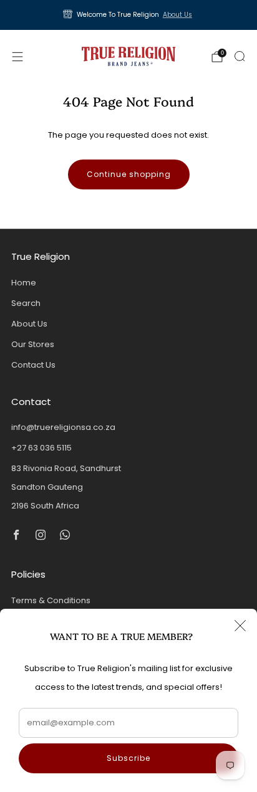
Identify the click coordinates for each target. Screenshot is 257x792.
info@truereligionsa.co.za (63, 427)
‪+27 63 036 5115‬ (41, 448)
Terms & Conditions (50, 600)
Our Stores (32, 344)
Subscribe (128, 758)
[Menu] (17, 56)
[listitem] (129, 15)
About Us (177, 14)
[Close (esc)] (240, 625)
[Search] (239, 56)
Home (23, 283)
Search (26, 303)
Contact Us (33, 365)
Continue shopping (129, 174)
